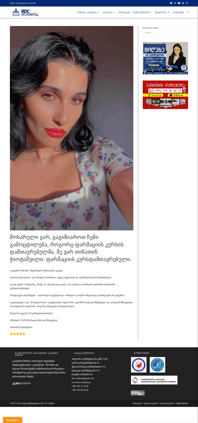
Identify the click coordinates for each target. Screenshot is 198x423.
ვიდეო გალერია (151, 403)
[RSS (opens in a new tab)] (183, 3)
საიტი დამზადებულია (31, 403)
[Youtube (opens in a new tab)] (179, 3)
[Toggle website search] (187, 12)
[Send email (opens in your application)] (186, 3)
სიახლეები (137, 403)
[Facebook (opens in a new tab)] (171, 3)
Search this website (151, 28)
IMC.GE (44, 403)
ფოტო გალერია (167, 403)
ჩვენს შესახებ (182, 403)
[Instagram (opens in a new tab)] (175, 3)
